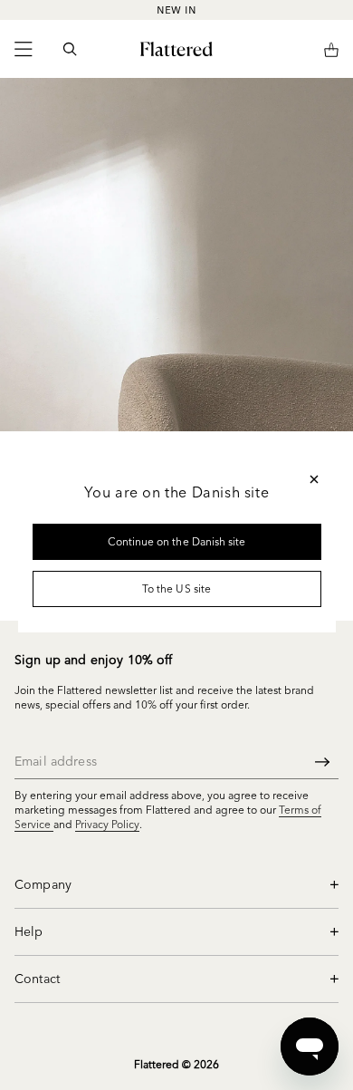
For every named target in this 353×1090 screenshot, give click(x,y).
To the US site (176, 588)
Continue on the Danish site (176, 541)
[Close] (314, 479)
